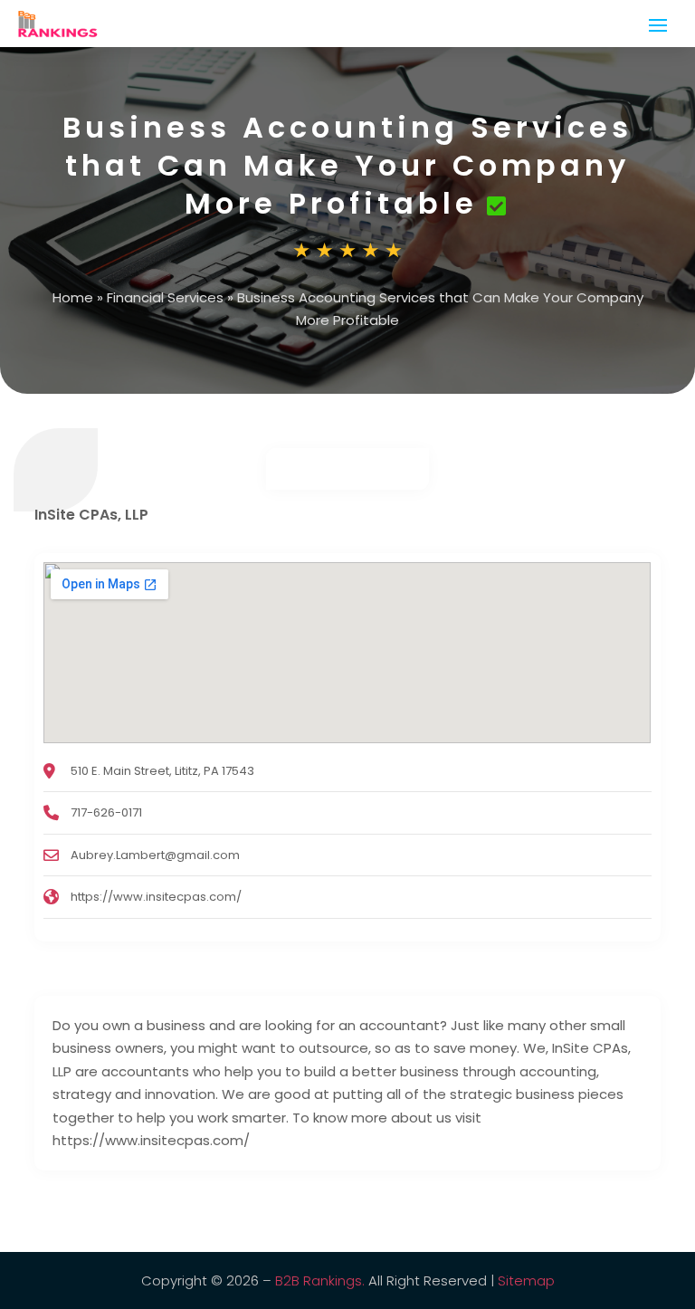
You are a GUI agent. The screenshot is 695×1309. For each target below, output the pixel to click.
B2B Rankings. (320, 1280)
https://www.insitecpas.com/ (156, 896)
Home (72, 297)
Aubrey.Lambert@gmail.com (155, 855)
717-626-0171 (106, 812)
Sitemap (526, 1280)
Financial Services (165, 297)
